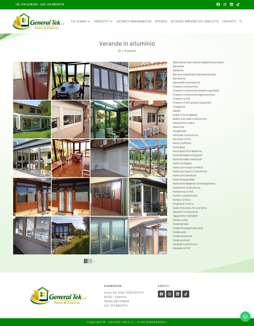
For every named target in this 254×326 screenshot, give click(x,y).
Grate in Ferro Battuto (185, 115)
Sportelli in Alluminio (185, 212)
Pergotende (179, 131)
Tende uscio (179, 232)
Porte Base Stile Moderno (187, 151)
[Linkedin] (177, 294)
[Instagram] (169, 294)
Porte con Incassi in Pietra (188, 167)
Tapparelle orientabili (185, 216)
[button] (245, 316)
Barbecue (178, 70)
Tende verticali (181, 240)
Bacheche (178, 66)
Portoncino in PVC (183, 191)
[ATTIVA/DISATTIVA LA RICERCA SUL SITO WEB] (241, 21)
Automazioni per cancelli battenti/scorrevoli (198, 62)
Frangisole (179, 106)
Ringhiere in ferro (183, 203)
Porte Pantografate (184, 179)
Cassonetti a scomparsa (186, 82)
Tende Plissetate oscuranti (188, 228)
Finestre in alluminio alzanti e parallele (196, 90)
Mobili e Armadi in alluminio (189, 119)
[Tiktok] (185, 294)
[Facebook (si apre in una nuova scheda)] (218, 4)
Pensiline (178, 127)
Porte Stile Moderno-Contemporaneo (194, 183)
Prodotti (130, 51)
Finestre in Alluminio (185, 86)
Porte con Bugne (182, 163)
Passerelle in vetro (184, 123)
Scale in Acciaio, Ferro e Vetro (190, 208)
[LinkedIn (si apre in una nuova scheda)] (231, 4)
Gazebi (177, 110)
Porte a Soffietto (182, 143)
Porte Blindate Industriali (187, 159)
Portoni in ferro (182, 199)
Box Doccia (179, 78)
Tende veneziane (182, 236)
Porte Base (179, 147)
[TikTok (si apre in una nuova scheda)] (237, 4)
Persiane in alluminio (185, 135)
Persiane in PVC (182, 139)
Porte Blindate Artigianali (188, 155)
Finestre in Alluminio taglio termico (194, 94)
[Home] (119, 51)
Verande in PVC (181, 248)
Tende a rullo (180, 220)
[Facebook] (161, 294)
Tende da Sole (181, 224)
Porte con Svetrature (184, 175)
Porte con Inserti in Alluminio (190, 171)
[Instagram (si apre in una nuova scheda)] (225, 4)
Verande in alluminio (185, 244)
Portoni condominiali (185, 195)
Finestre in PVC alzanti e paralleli (192, 102)
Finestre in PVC (181, 98)
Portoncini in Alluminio (186, 187)
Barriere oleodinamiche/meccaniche (194, 74)
